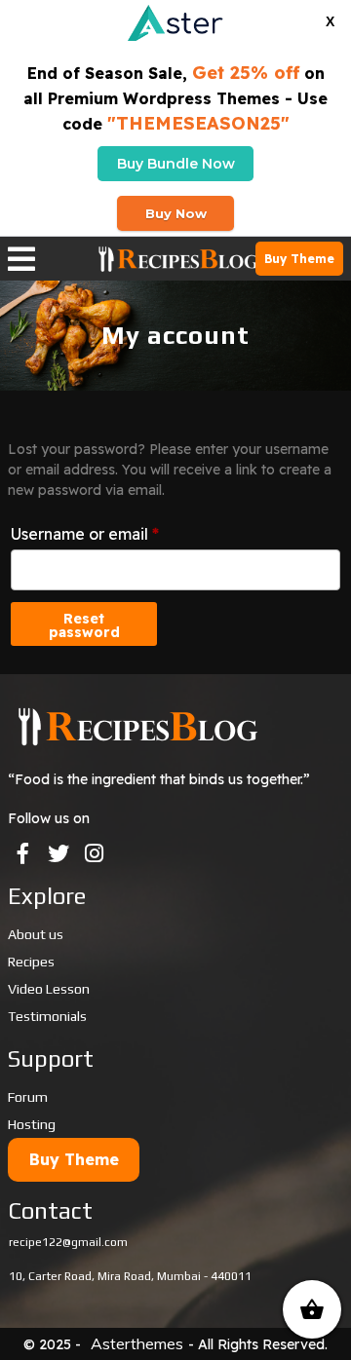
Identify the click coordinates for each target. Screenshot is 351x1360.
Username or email (85, 531)
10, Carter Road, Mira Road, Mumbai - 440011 (130, 1276)
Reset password (84, 625)
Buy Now (176, 213)
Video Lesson (49, 989)
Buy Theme (299, 258)
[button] (50, 259)
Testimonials (47, 1016)
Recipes (31, 961)
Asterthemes (137, 1343)
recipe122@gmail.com (68, 1242)
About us (35, 934)
